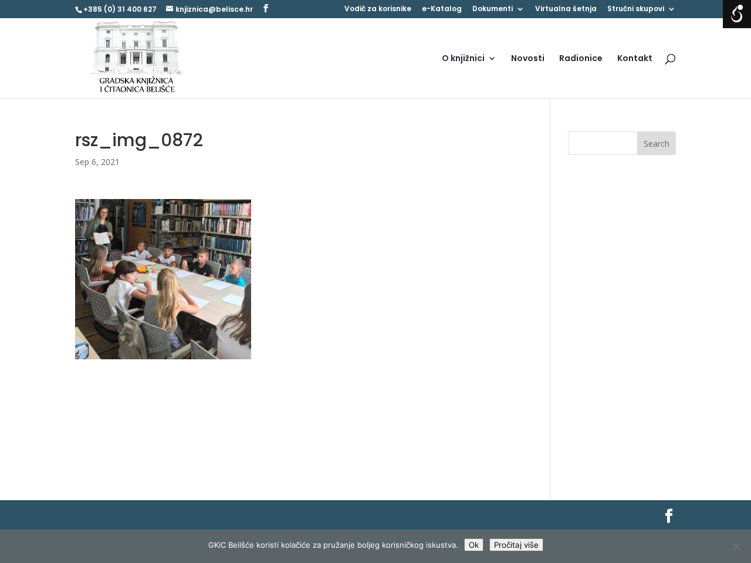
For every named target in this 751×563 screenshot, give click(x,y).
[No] (736, 546)
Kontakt (634, 59)
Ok (474, 544)
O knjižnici (463, 59)
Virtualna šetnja (566, 9)
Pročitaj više (516, 544)
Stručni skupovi (635, 9)
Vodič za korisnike (377, 9)
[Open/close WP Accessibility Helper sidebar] (737, 14)
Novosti (527, 59)
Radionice (581, 59)
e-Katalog (442, 9)
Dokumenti (492, 9)
